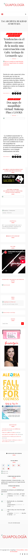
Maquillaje (17, 99)
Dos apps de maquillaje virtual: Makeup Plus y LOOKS (14, 107)
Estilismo (9, 33)
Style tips (10, 514)
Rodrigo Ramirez (11, 504)
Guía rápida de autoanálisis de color (10, 434)
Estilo (15, 33)
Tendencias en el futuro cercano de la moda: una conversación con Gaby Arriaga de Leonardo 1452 (14, 47)
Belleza (10, 99)
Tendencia (11, 35)
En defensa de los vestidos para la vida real (11, 436)
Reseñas (9, 506)
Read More (5, 93)
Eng (22, 513)
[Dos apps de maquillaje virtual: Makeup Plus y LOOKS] (14, 125)
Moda (19, 33)
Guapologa (10, 495)
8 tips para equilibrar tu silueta (8, 432)
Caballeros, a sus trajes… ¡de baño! (16, 494)
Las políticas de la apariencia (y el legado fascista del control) (13, 482)
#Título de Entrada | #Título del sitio (11, 480)
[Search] (25, 14)
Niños (23, 495)
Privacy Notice (20, 550)
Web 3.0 (17, 35)
